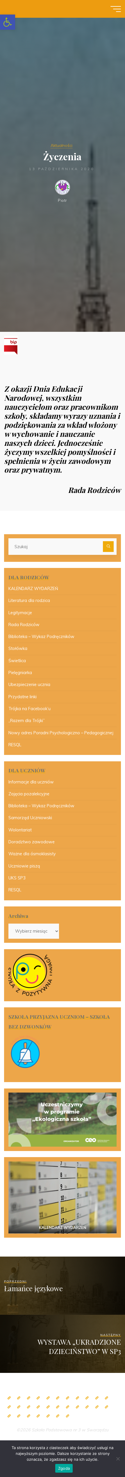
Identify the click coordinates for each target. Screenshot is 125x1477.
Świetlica (17, 660)
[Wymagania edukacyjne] (9, 1416)
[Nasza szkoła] (18, 1398)
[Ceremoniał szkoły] (38, 1398)
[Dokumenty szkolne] (96, 1407)
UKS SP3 (17, 878)
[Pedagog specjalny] (28, 1407)
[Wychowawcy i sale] (38, 1407)
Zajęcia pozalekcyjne (28, 794)
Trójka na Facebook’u (29, 708)
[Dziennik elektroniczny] (28, 1398)
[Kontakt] (57, 1416)
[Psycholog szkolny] (106, 1398)
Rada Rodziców (24, 624)
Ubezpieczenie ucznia (29, 684)
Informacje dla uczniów (31, 782)
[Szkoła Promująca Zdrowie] (57, 1407)
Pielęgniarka (20, 672)
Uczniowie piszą (24, 866)
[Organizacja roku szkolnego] (48, 1398)
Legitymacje (20, 612)
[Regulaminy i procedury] (18, 1416)
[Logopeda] (18, 1407)
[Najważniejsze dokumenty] (106, 1407)
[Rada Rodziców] (48, 1407)
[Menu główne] (115, 9)
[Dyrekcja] (57, 1398)
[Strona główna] (9, 1398)
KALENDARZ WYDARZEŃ (33, 588)
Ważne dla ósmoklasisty (32, 853)
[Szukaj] (108, 546)
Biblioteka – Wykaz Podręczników (41, 636)
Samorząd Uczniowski (30, 817)
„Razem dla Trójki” (26, 720)
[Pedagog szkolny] (87, 1398)
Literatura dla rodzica (29, 600)
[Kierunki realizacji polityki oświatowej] (28, 1416)
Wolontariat (20, 830)
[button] (7, 22)
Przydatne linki (22, 696)
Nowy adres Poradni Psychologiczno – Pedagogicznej (60, 732)
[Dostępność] (67, 1416)
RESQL (14, 744)
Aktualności (61, 145)
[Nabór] (38, 1416)
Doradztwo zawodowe (31, 841)
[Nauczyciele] (67, 1398)
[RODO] (77, 1407)
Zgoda (64, 1468)
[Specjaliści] (77, 1398)
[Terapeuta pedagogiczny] (9, 1407)
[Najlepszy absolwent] (87, 1407)
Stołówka (17, 648)
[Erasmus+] (67, 1407)
